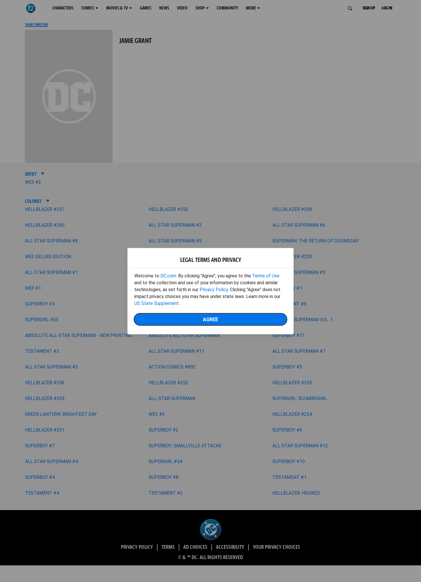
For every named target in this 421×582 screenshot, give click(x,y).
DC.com (168, 275)
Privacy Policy (214, 289)
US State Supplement (156, 303)
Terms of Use (266, 275)
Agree (210, 319)
